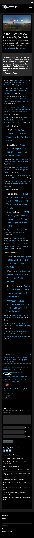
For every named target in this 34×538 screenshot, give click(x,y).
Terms (3, 522)
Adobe (14, 357)
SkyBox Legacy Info (7, 531)
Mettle (9, 360)
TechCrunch (21, 48)
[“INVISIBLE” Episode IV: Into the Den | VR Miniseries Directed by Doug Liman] (17, 385)
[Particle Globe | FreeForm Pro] (17, 397)
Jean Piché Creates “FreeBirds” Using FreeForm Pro (16, 389)
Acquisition (8, 357)
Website (27, 436)
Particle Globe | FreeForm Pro (11, 394)
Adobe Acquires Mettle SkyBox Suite (13, 372)
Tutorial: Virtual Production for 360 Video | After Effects (17, 470)
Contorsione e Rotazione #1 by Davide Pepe (15, 376)
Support (4, 518)
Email (26, 432)
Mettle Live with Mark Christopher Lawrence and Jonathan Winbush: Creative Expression (15, 478)
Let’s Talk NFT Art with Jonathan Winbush (13, 458)
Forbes (9, 48)
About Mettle (5, 515)
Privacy (4, 528)
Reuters (13, 48)
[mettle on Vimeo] (10, 451)
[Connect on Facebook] (4, 451)
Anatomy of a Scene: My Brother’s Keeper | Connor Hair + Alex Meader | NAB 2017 (16, 368)
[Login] (32, 3)
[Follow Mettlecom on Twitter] (7, 451)
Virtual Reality (7, 362)
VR (13, 362)
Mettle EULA (5, 525)
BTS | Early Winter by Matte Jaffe (11, 466)
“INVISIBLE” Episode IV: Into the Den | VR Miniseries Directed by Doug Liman (15, 380)
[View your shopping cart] (29, 3)
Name (27, 427)
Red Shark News (11, 73)
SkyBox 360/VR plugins (19, 360)
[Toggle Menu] (30, 7)
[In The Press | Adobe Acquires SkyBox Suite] (17, 23)
